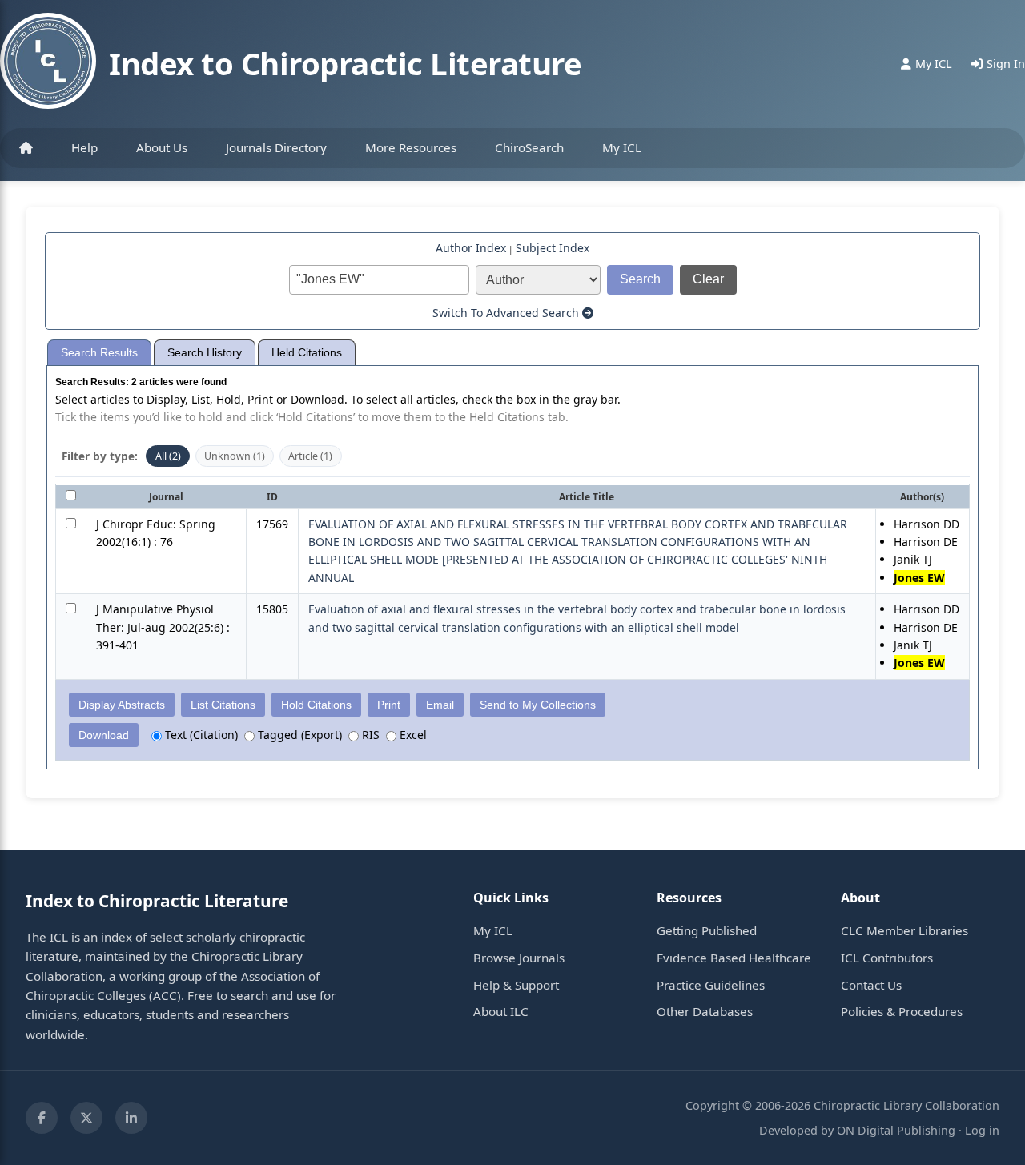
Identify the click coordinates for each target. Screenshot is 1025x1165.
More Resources (410, 147)
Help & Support (516, 985)
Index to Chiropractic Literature (345, 63)
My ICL (621, 147)
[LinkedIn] (131, 1118)
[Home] (26, 148)
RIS (369, 734)
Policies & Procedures (902, 1011)
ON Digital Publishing (896, 1130)
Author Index (471, 247)
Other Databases (705, 1011)
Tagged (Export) (298, 734)
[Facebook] (42, 1118)
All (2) (168, 456)
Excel (411, 734)
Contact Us (871, 985)
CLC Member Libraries (904, 930)
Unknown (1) (234, 456)
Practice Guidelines (711, 985)
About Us (161, 147)
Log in (982, 1130)
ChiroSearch (529, 147)
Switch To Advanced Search (507, 312)
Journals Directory (276, 147)
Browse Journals (519, 958)
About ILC (501, 1011)
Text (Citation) (200, 734)
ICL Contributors (887, 958)
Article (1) (310, 456)
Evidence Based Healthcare (734, 958)
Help (84, 147)
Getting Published (707, 930)
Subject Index (552, 247)
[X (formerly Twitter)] (86, 1118)
